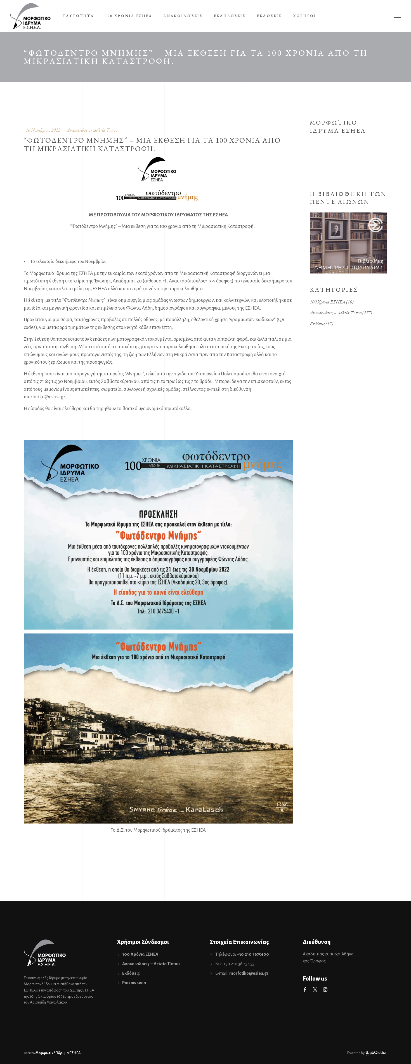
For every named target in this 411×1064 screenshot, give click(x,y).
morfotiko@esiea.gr (44, 396)
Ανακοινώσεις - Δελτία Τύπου (92, 130)
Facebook (305, 989)
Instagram (325, 989)
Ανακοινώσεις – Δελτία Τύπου (336, 313)
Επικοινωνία (134, 982)
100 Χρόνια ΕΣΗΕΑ (327, 302)
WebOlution (376, 1053)
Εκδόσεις (317, 324)
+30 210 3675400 (253, 954)
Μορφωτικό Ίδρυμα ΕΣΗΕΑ (58, 1053)
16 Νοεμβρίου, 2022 (43, 130)
